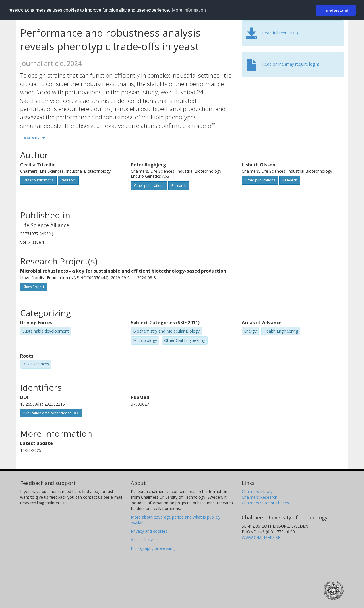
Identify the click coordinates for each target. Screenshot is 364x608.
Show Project (33, 286)
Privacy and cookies (149, 531)
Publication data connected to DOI (51, 413)
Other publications (38, 180)
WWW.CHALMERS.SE (261, 537)
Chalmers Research (259, 497)
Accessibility (142, 539)
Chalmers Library (257, 491)
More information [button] (189, 10)
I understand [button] (336, 10)
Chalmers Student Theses (265, 502)
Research (68, 180)
